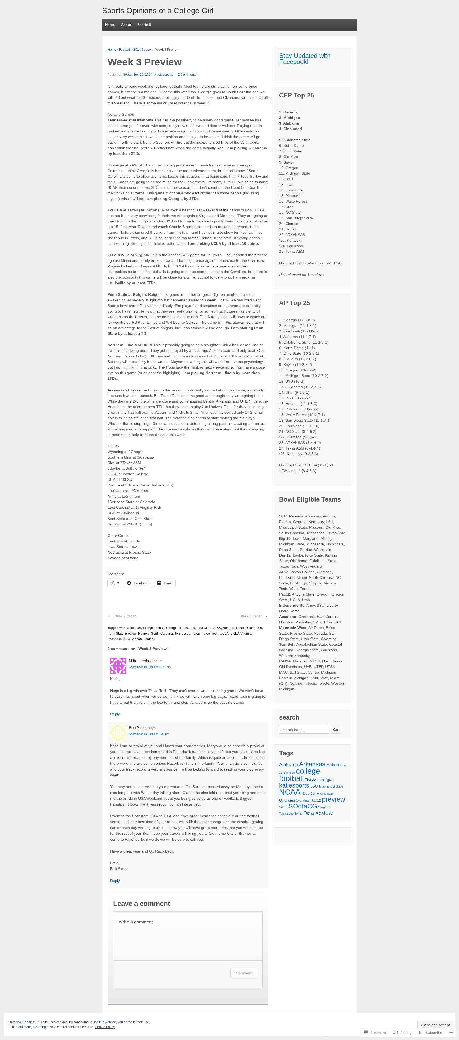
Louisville (203, 628)
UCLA (224, 633)
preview (131, 633)
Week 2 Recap (125, 616)
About (126, 25)
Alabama (288, 764)
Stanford (324, 807)
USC (329, 813)
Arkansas (134, 628)
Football (144, 25)
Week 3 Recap (251, 616)
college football (153, 628)
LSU (314, 786)
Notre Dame (310, 793)
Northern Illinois (234, 628)
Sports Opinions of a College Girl (158, 10)
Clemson (289, 772)
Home (110, 25)
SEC (283, 807)
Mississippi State (331, 786)
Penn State (116, 633)
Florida (310, 780)
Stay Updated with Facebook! (304, 58)
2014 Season (143, 50)
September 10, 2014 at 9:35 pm (149, 733)
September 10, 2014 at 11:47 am (150, 667)
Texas (196, 633)
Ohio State (327, 793)
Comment (244, 973)
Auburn (333, 764)
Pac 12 (316, 800)
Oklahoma (254, 628)
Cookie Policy (105, 1027)
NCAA (216, 628)
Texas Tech (210, 633)
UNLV (234, 633)
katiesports (165, 74)
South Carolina (162, 633)
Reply (115, 714)
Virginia (246, 633)
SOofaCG (302, 806)
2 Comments (187, 74)
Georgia (172, 628)
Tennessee (182, 633)
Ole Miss (303, 800)
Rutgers (144, 633)
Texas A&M (314, 813)
